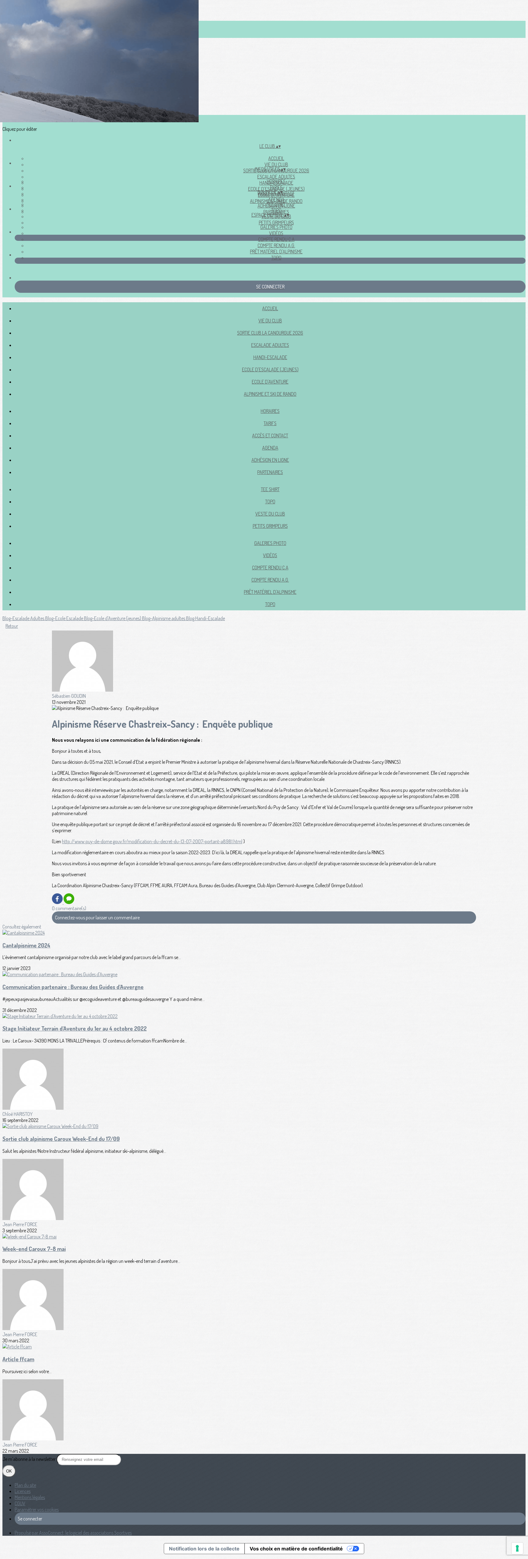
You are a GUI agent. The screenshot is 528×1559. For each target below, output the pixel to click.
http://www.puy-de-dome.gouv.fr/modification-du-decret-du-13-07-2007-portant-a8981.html (152, 841)
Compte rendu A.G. (276, 245)
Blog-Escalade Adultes (23, 618)
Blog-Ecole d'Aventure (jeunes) (113, 618)
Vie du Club (276, 164)
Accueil (276, 158)
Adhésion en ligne (270, 460)
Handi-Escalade (270, 357)
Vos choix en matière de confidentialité (296, 1549)
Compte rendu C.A (276, 239)
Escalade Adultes (276, 177)
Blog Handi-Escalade (205, 618)
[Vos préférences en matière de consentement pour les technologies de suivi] (517, 1548)
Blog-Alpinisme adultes (164, 618)
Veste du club (270, 514)
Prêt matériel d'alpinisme (276, 251)
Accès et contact (270, 435)
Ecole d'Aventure (270, 382)
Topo (276, 258)
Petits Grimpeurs (276, 222)
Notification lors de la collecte (204, 1549)
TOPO (276, 210)
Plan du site (25, 1485)
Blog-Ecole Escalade (64, 618)
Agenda (276, 200)
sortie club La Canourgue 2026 (270, 333)
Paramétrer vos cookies (37, 1509)
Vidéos (276, 233)
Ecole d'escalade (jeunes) (270, 369)
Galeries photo (276, 227)
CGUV (20, 1503)
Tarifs (276, 187)
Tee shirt (276, 204)
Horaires (276, 181)
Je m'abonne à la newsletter (29, 1459)
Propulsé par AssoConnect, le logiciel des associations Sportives (73, 1533)
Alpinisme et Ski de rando (270, 394)
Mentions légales (30, 1497)
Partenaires (270, 472)
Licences (23, 1491)
